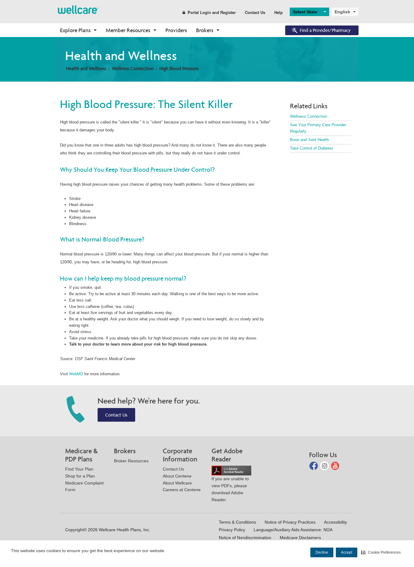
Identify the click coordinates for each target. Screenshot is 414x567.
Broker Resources (131, 460)
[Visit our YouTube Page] (335, 465)
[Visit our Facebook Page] (314, 465)
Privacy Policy (232, 529)
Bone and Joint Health (309, 139)
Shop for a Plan (80, 476)
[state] (78, 9)
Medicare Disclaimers (300, 537)
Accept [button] (346, 552)
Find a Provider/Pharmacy (325, 30)
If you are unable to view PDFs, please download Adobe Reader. (230, 489)
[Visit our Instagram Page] (325, 465)
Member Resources (128, 30)
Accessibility (335, 522)
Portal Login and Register (212, 12)
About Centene (177, 476)
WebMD (76, 374)
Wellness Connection (133, 68)
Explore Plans (75, 30)
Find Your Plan (79, 469)
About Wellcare (177, 483)
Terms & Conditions (237, 522)
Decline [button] (322, 552)
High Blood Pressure (179, 68)
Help (278, 12)
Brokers (204, 30)
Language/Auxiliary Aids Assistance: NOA (293, 529)
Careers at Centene (182, 489)
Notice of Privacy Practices (290, 522)
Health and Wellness (86, 68)
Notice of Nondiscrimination (245, 537)
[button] (381, 552)
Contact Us (255, 12)
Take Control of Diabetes (311, 148)
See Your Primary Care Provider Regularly (318, 128)
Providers (176, 30)
